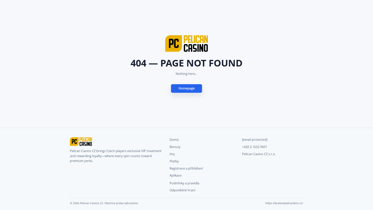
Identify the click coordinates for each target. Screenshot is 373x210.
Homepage (187, 88)
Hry (172, 154)
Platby (174, 161)
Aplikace (176, 175)
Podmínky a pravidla (184, 183)
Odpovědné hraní (182, 190)
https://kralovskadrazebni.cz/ (284, 203)
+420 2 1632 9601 (254, 147)
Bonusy (175, 147)
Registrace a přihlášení (186, 168)
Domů (174, 139)
